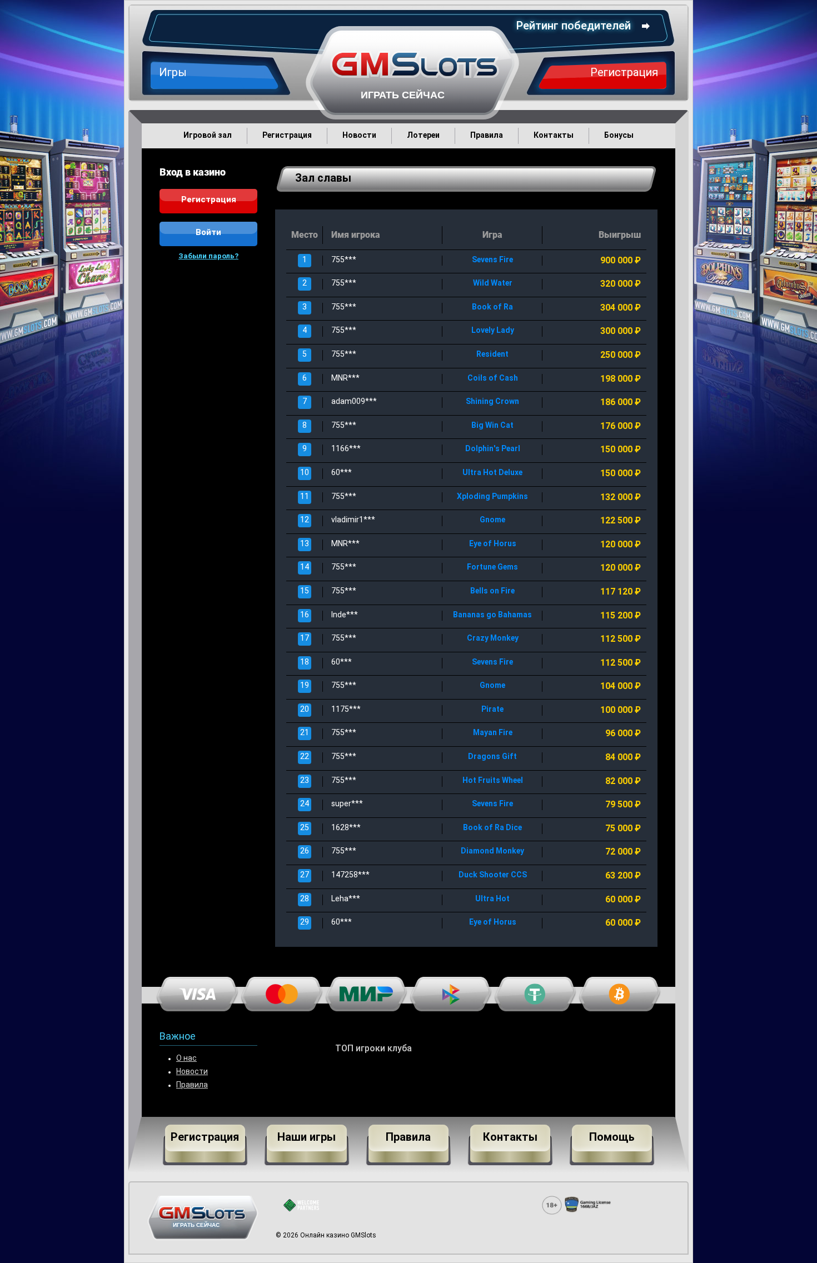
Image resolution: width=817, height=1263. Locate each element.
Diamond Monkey (492, 851)
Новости (192, 1072)
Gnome (492, 520)
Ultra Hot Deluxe (492, 473)
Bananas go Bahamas (492, 615)
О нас (186, 1059)
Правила (192, 1085)
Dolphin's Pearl (492, 449)
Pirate (492, 710)
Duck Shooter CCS (493, 875)
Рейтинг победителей (573, 26)
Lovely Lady (492, 331)
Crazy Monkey (493, 639)
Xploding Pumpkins (492, 497)
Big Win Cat (492, 426)
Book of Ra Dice (492, 828)
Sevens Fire (492, 260)
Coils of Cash (492, 379)
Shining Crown (492, 402)
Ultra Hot (492, 899)
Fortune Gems (492, 567)
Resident (492, 355)
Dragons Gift (492, 757)
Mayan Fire (492, 733)
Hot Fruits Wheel (492, 781)
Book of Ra (492, 307)
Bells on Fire (492, 591)
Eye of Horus (492, 544)
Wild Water (492, 283)
